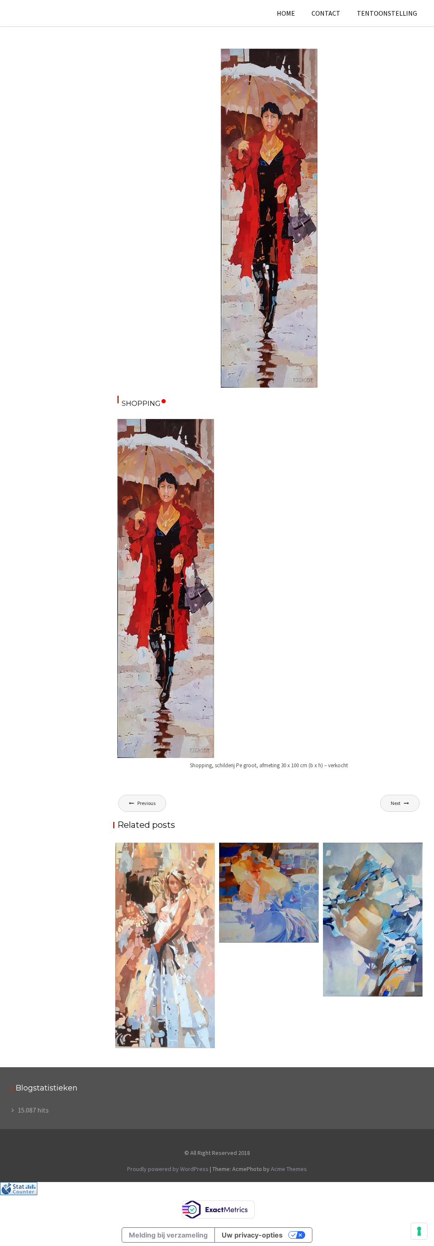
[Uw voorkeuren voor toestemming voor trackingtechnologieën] (419, 1231)
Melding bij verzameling (168, 1235)
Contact (326, 13)
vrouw (302, 55)
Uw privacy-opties (252, 1235)
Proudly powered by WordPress (168, 1169)
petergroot (245, 65)
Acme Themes (289, 1169)
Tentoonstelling (387, 13)
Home (286, 13)
